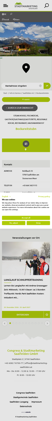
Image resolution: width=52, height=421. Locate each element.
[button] (6, 196)
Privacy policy (44, 196)
